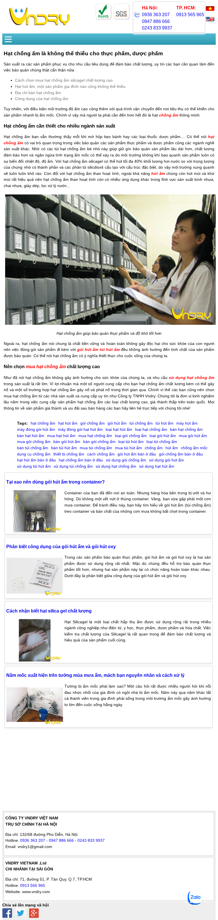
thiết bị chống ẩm (68, 454)
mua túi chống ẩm (96, 448)
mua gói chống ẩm (34, 441)
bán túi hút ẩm (64, 448)
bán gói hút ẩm (66, 441)
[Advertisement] (109, 771)
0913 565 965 (190, 14)
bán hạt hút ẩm (30, 435)
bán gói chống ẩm (99, 441)
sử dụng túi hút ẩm (34, 466)
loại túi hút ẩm (131, 441)
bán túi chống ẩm (32, 448)
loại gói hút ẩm (163, 435)
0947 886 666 (156, 21)
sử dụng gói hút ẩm (166, 460)
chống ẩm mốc (194, 448)
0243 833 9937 (157, 28)
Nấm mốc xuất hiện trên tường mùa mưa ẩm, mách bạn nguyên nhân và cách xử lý (95, 675)
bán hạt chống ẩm (186, 429)
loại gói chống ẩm (131, 435)
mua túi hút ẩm (128, 448)
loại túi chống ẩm (161, 441)
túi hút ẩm (110, 349)
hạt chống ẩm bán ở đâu (81, 460)
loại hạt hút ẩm (119, 429)
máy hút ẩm (187, 423)
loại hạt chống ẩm (151, 429)
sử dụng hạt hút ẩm (156, 466)
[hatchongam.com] (39, 26)
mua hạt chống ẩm (46, 366)
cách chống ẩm (101, 454)
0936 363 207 (156, 14)
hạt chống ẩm (43, 423)
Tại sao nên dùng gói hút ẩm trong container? (55, 482)
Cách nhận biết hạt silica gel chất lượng (49, 611)
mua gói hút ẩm (193, 435)
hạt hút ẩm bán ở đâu (36, 460)
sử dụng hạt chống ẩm (191, 377)
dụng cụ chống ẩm (34, 454)
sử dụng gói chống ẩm (126, 460)
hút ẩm (158, 173)
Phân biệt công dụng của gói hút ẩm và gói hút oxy (61, 546)
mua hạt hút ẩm (61, 435)
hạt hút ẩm (67, 423)
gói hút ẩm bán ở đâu (137, 454)
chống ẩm (168, 115)
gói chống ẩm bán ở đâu (181, 454)
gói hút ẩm (87, 349)
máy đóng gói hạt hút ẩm (80, 429)
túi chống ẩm (141, 423)
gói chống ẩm (92, 423)
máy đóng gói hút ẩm (36, 429)
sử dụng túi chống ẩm (73, 466)
